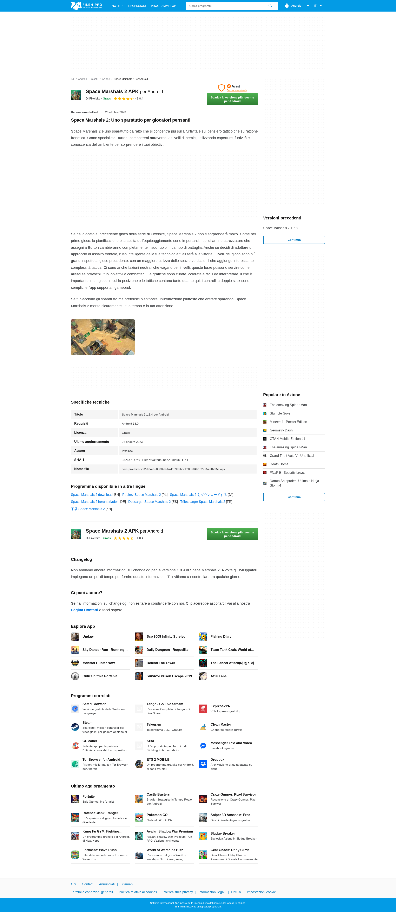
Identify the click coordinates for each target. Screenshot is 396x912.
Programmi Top (163, 5)
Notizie (117, 5)
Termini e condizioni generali (92, 892)
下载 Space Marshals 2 (88, 509)
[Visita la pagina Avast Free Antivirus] (232, 88)
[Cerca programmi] (270, 6)
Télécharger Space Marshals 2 (202, 501)
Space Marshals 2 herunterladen (95, 501)
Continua (294, 239)
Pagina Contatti (84, 610)
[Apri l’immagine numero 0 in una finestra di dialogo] (103, 337)
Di (93, 98)
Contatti (87, 884)
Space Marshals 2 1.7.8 (280, 228)
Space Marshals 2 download (92, 494)
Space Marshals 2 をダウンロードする (198, 494)
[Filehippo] (86, 6)
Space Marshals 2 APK (124, 91)
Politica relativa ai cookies (138, 892)
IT (315, 5)
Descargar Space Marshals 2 (149, 501)
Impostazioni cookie (261, 892)
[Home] (72, 79)
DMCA (236, 892)
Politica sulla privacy (178, 892)
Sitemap (126, 884)
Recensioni (137, 5)
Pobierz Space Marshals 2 (141, 494)
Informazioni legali (212, 892)
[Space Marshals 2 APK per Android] (76, 95)
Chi (73, 884)
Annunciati (107, 884)
